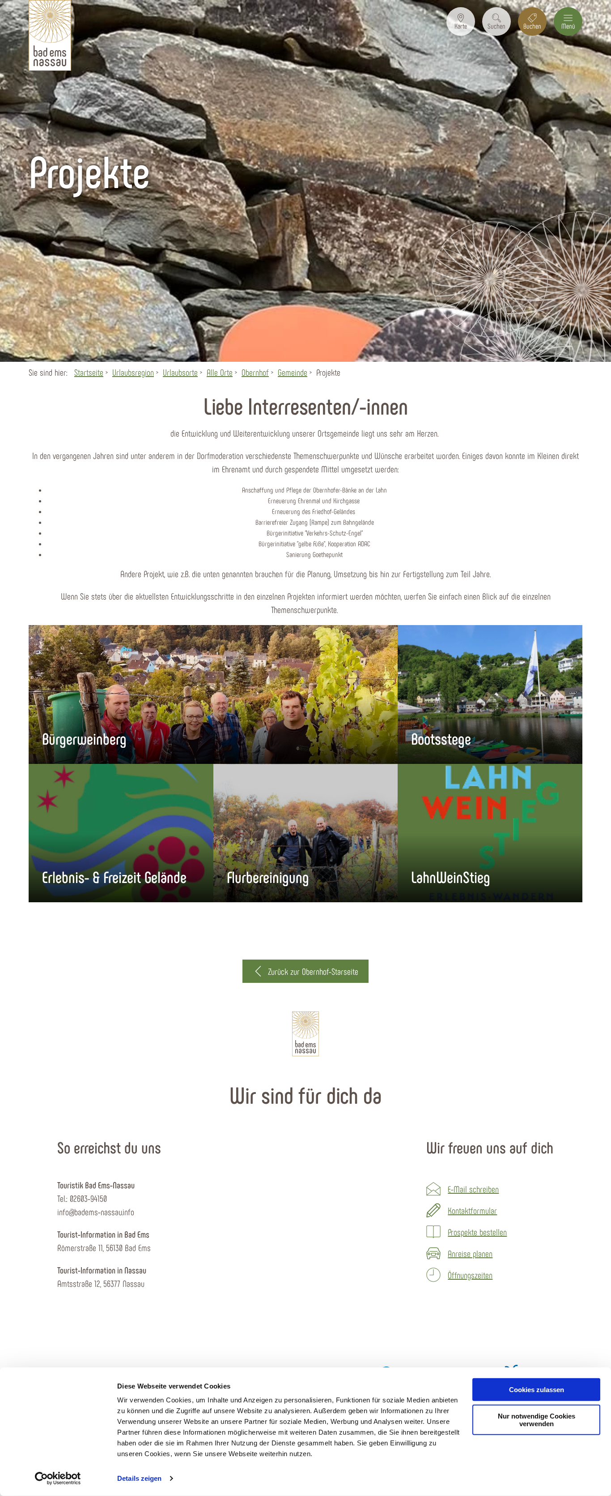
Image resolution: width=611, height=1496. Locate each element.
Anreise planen (470, 1253)
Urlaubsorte (180, 372)
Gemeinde (292, 372)
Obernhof (255, 372)
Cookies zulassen (536, 1389)
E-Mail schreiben (473, 1188)
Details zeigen (139, 1478)
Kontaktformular (472, 1210)
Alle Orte (220, 372)
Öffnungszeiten (470, 1274)
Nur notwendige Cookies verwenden (536, 1419)
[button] (460, 21)
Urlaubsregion (133, 372)
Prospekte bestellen (477, 1231)
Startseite (88, 372)
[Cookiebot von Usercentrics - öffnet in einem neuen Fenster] (58, 1478)
